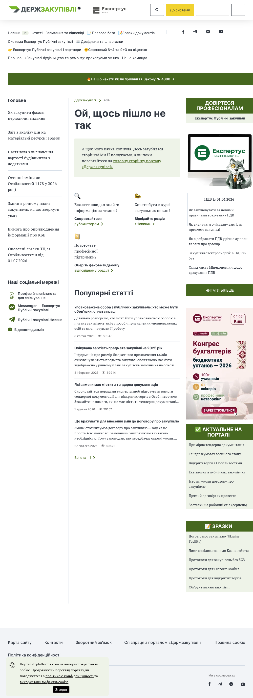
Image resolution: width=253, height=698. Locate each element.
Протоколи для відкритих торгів (215, 578)
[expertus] (107, 10)
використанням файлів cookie (44, 681)
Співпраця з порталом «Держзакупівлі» (163, 642)
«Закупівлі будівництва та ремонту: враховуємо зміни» (71, 58)
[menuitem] (20, 32)
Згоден (61, 689)
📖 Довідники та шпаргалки (99, 41)
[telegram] (195, 32)
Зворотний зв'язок (94, 642)
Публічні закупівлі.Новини (40, 320)
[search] (157, 10)
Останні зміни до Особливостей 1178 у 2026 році (32, 183)
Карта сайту (20, 642)
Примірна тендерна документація (216, 444)
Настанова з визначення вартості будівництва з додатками (30, 157)
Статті (37, 33)
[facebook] (183, 32)
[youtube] (221, 32)
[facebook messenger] (208, 32)
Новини (17, 33)
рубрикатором (86, 224)
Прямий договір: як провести (212, 495)
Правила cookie (229, 642)
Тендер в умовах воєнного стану (215, 453)
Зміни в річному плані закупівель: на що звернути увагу (33, 209)
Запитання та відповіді (64, 33)
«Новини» (143, 224)
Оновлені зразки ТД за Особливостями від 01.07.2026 (29, 254)
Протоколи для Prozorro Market (214, 568)
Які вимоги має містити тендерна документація (116, 384)
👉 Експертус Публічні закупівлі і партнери (44, 49)
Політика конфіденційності (34, 655)
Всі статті (82, 457)
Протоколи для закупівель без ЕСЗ (217, 559)
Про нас (14, 58)
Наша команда (134, 58)
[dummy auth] (212, 10)
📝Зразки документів (136, 33)
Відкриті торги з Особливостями (215, 463)
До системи (180, 10)
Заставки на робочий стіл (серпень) (218, 504)
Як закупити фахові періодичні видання (26, 115)
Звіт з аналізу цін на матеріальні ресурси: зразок (34, 135)
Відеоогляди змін (29, 329)
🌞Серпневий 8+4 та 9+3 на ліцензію (115, 49)
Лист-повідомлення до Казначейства (219, 550)
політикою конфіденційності (69, 676)
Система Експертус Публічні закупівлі (40, 41)
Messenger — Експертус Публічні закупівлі (39, 307)
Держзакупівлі (85, 100)
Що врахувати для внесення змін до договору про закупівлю (126, 421)
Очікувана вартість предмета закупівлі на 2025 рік (118, 348)
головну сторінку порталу (137, 160)
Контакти (53, 642)
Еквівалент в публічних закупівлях (217, 472)
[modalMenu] (238, 10)
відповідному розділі (91, 270)
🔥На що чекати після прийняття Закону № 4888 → (130, 79)
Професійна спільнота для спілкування (37, 295)
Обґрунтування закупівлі (209, 587)
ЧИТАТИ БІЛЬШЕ (220, 290)
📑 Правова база (101, 33)
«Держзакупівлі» (97, 166)
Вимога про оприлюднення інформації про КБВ (33, 232)
